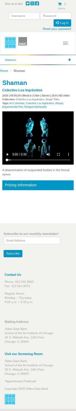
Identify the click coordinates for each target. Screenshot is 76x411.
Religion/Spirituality (35, 106)
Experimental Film (12, 106)
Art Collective (16, 103)
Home (4, 70)
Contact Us (13, 274)
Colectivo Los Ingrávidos (22, 90)
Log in (63, 22)
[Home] (10, 42)
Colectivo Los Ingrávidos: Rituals (44, 103)
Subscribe (13, 253)
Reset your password (57, 28)
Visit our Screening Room (24, 354)
